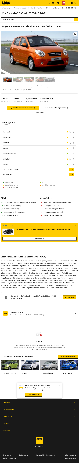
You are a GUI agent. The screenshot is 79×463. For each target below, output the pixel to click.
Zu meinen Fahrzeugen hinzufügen (58, 108)
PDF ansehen (69, 297)
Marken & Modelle (20, 8)
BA (47, 8)
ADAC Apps (6, 402)
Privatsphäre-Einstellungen (45, 455)
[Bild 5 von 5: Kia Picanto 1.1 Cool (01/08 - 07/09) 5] (50, 80)
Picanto (39, 8)
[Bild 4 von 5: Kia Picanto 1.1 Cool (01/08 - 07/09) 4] (40, 80)
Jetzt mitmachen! (34, 394)
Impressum (7, 455)
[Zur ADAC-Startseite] (6, 3)
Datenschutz (23, 455)
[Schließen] (59, 385)
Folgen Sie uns (7, 416)
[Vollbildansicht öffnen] (75, 34)
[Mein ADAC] (53, 3)
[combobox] (37, 3)
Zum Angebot (39, 238)
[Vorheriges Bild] (33, 86)
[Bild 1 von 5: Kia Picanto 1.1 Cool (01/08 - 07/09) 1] (7, 80)
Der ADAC (6, 423)
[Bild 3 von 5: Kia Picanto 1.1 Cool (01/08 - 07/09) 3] (29, 80)
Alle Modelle (39, 113)
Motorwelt (6, 430)
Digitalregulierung (69, 455)
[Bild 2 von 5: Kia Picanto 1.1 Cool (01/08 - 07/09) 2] (18, 80)
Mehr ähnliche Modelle (68, 356)
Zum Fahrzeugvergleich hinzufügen (24, 108)
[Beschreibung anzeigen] (73, 132)
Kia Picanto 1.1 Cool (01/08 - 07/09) (64, 8)
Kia (32, 8)
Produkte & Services (9, 409)
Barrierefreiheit (70, 459)
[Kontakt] (58, 3)
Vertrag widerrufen (9, 459)
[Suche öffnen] (48, 3)
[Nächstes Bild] (46, 86)
